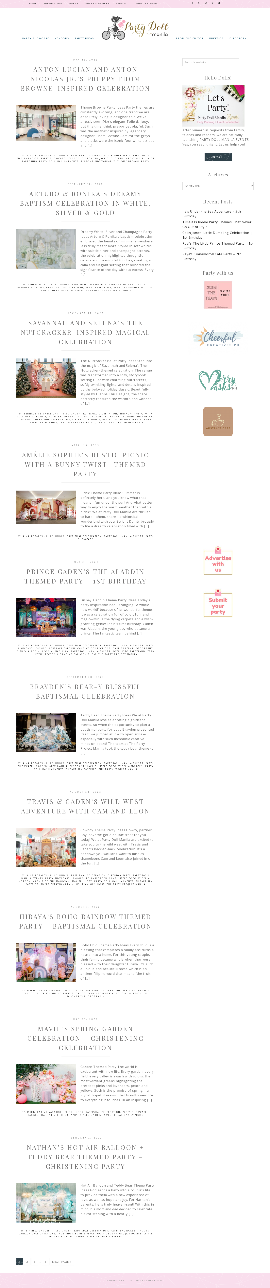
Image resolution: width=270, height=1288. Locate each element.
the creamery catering (77, 422)
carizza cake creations (37, 1233)
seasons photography (98, 161)
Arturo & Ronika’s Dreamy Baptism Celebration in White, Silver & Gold (85, 203)
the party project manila (117, 654)
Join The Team (146, 3)
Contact (122, 3)
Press (74, 3)
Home (33, 3)
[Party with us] (218, 295)
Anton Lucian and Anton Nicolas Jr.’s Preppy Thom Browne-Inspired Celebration (85, 78)
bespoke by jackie (95, 158)
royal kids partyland (128, 651)
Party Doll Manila (135, 27)
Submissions (53, 3)
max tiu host (82, 881)
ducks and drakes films (51, 419)
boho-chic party (128, 993)
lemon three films (54, 290)
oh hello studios (86, 419)
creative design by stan (64, 287)
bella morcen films (101, 878)
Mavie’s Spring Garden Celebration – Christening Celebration (85, 1038)
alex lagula (58, 766)
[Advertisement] (218, 476)
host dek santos (110, 1233)
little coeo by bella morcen (121, 766)
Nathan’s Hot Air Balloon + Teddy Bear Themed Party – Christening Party (85, 1156)
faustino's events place (76, 1233)
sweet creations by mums (60, 884)
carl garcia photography (133, 648)
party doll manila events (58, 161)
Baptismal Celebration (88, 155)
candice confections (94, 648)
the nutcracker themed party (120, 422)
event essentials (98, 287)
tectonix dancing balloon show (70, 654)
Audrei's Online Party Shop (58, 993)
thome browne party (133, 161)
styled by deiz (91, 1115)
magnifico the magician (51, 881)
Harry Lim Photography (59, 1115)
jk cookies (133, 1233)
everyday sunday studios (133, 287)
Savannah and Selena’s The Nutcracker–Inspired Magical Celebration (86, 332)
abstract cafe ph (62, 648)
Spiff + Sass (154, 1280)
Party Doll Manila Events (123, 536)
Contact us (218, 157)
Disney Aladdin (28, 651)
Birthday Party (119, 155)
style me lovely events (104, 1236)
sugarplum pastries (81, 769)
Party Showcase (53, 158)
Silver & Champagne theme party (96, 290)
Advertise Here (97, 3)
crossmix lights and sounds (112, 416)
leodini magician (55, 651)
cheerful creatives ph (128, 158)
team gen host (93, 884)
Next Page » (61, 1261)
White (127, 290)
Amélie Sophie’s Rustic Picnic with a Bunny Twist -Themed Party (85, 464)
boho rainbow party (97, 993)
